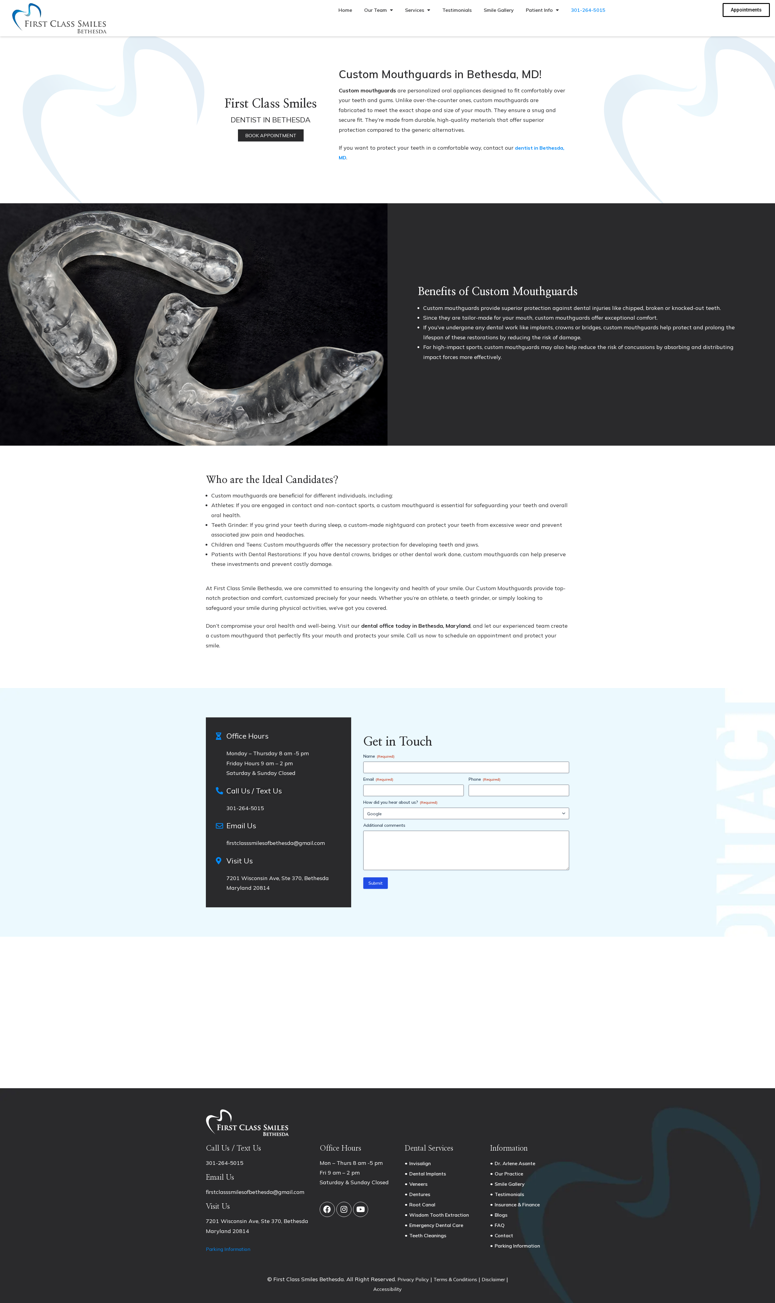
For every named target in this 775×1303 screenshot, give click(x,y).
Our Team (375, 10)
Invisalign (420, 1163)
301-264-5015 (588, 10)
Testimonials (457, 10)
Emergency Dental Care (436, 1225)
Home (345, 10)
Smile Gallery (499, 10)
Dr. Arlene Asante (515, 1163)
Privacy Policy (413, 1279)
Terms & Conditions (455, 1279)
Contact (504, 1235)
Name (378, 756)
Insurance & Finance (517, 1205)
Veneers (418, 1184)
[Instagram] (343, 1209)
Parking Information (228, 1249)
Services (414, 10)
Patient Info (539, 10)
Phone (484, 779)
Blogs (501, 1215)
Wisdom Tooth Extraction (439, 1215)
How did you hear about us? (400, 802)
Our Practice (509, 1174)
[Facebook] (327, 1209)
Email (378, 779)
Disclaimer (493, 1279)
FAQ (500, 1225)
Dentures (419, 1194)
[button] (271, 135)
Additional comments (384, 825)
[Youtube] (360, 1209)
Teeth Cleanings (427, 1235)
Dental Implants (427, 1174)
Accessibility (387, 1289)
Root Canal (422, 1205)
